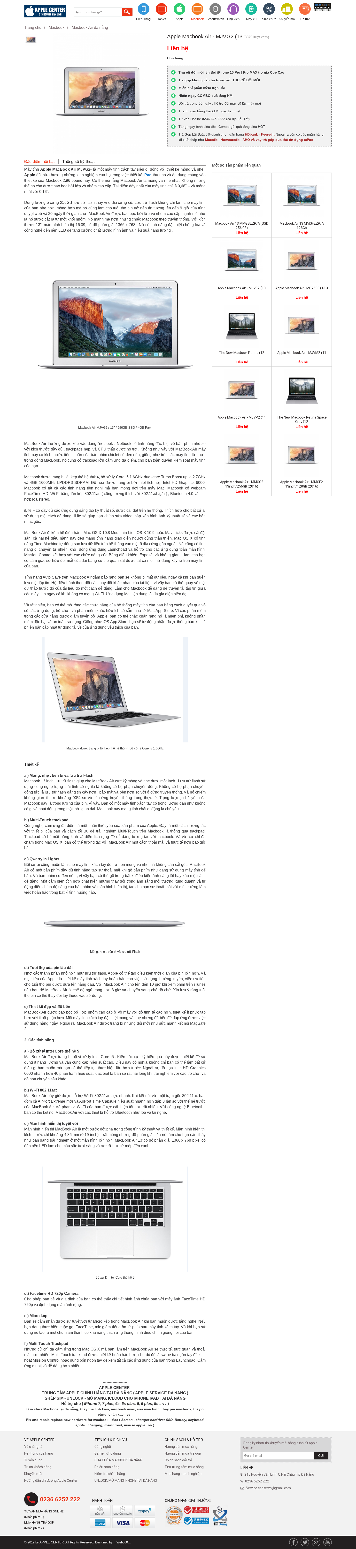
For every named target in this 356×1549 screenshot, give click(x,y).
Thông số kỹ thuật (78, 161)
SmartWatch (215, 19)
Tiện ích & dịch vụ (110, 1439)
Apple (180, 19)
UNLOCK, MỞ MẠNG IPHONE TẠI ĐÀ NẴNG (125, 1480)
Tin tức (305, 19)
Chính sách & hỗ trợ (184, 1439)
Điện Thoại (143, 19)
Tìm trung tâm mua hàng (184, 1467)
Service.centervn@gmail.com (268, 1488)
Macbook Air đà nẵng (90, 27)
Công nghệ (102, 1446)
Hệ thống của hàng (38, 1453)
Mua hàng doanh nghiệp (183, 1474)
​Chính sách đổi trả (178, 1460)
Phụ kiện (233, 19)
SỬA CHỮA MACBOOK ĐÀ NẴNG (118, 1460)
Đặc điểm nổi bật (39, 161)
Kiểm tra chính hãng (109, 1474)
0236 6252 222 (60, 1499)
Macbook (197, 19)
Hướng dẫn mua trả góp (183, 1453)
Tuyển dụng (33, 1460)
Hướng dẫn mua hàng (181, 1446)
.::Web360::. (122, 1542)
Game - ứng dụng (107, 1453)
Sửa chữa (269, 19)
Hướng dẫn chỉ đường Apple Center (50, 1480)
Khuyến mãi (287, 19)
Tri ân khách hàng (37, 1467)
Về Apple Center (39, 1439)
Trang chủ (32, 27)
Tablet (161, 19)
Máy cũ (251, 19)
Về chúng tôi (33, 1446)
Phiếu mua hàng (106, 1467)
